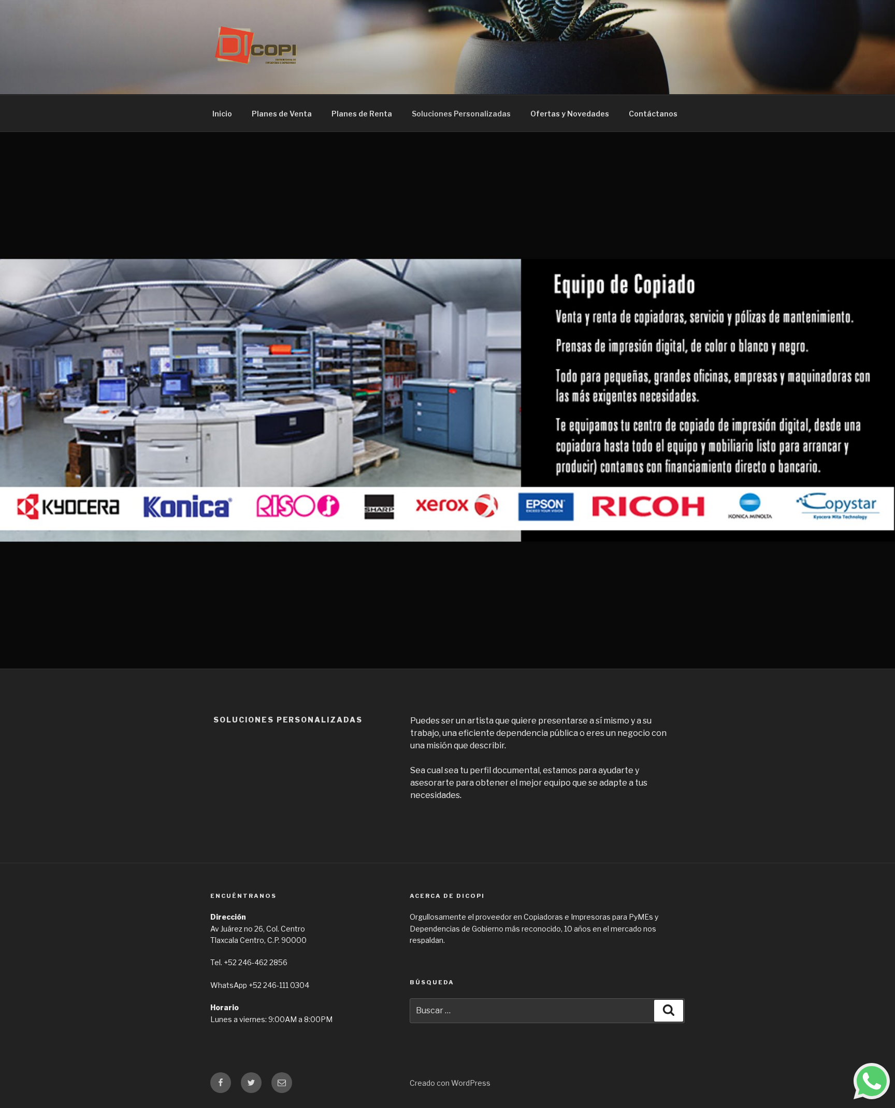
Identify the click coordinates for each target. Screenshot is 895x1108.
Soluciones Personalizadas (461, 113)
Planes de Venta (282, 113)
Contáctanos (653, 113)
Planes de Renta (361, 113)
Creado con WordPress (450, 1083)
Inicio (222, 113)
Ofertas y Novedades (569, 113)
